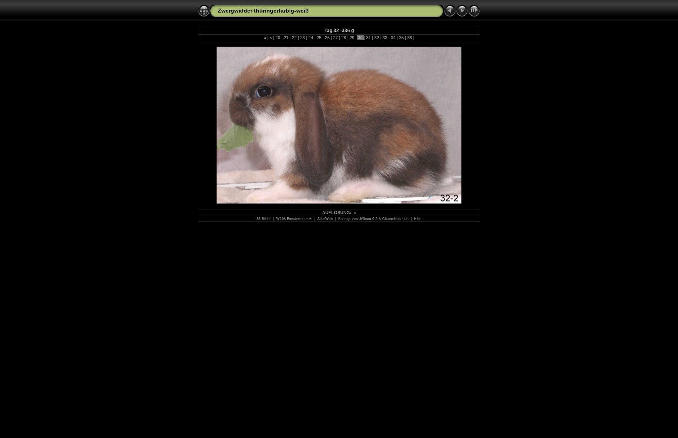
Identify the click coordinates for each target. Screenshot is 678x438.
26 (327, 37)
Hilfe (417, 219)
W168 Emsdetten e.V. (294, 219)
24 (310, 37)
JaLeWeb (325, 219)
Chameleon (391, 219)
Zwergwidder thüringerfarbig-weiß (263, 10)
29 (351, 37)
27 (335, 37)
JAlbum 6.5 (368, 219)
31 (368, 37)
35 (401, 37)
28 (343, 37)
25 (319, 37)
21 (286, 37)
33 (384, 37)
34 (393, 37)
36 (409, 37)
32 (376, 37)
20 (277, 37)
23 (302, 37)
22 (294, 37)
